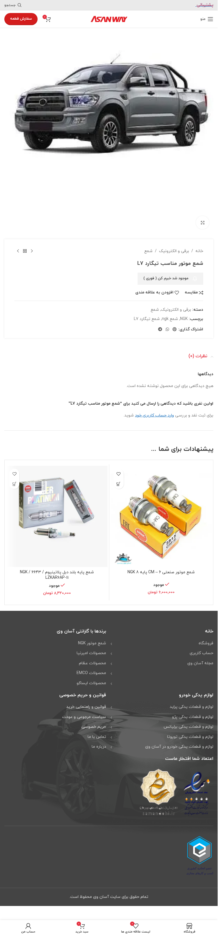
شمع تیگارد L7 (147, 315)
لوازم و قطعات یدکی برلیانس (188, 722)
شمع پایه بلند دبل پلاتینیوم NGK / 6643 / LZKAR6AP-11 (57, 571)
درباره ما (99, 742)
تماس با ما (97, 733)
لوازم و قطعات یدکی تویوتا (190, 733)
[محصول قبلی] (31, 247)
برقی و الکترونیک (174, 247)
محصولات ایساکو (91, 679)
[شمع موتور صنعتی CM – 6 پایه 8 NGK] (161, 512)
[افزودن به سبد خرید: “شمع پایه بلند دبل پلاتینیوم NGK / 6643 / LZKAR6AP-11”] (14, 480)
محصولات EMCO (91, 669)
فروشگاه (206, 639)
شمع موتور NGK (92, 639)
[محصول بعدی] (17, 247)
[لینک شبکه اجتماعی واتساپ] (167, 325)
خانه (199, 247)
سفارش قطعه (21, 18)
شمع (148, 247)
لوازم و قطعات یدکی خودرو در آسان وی (179, 742)
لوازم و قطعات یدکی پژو (192, 713)
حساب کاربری (201, 649)
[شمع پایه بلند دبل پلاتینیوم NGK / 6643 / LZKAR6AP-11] (57, 512)
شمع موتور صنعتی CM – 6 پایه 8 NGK (161, 568)
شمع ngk (170, 315)
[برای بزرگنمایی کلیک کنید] (202, 218)
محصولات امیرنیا (91, 649)
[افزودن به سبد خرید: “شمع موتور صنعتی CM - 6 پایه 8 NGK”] (119, 480)
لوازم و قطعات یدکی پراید (191, 703)
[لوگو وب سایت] (109, 18)
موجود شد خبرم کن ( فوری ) (165, 274)
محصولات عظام (92, 659)
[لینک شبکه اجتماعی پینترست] (174, 325)
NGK (184, 315)
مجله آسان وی (200, 659)
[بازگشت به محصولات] (24, 247)
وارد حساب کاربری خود (154, 411)
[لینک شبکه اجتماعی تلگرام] (160, 325)
